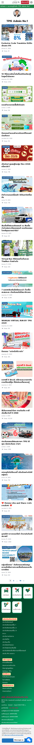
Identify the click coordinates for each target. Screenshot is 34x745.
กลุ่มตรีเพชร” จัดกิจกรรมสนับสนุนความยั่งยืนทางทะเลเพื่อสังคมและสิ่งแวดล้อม (17, 567)
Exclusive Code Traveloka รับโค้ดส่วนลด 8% (17, 44)
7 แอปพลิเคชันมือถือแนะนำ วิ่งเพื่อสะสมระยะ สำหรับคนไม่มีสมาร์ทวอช (16, 291)
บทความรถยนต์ (7, 57)
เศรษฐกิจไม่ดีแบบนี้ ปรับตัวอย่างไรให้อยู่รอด (17, 473)
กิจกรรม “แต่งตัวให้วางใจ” (13, 351)
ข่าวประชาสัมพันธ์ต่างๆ (9, 547)
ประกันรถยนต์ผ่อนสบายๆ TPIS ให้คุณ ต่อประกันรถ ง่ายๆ (16, 442)
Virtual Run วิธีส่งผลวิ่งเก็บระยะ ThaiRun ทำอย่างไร (15, 260)
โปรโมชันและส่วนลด (8, 26)
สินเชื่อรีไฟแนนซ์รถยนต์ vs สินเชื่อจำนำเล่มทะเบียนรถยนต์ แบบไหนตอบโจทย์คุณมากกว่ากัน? (17, 228)
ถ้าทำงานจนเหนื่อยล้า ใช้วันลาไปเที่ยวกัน (17, 196)
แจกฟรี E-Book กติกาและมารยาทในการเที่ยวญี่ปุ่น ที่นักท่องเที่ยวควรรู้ (17, 381)
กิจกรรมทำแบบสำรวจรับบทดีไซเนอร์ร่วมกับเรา (16, 134)
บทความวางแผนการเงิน (9, 208)
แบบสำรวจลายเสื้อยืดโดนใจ (13, 104)
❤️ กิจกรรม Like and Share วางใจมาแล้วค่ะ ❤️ (17, 504)
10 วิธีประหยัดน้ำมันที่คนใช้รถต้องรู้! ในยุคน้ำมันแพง (16, 75)
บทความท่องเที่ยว (8, 178)
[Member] (31, 2)
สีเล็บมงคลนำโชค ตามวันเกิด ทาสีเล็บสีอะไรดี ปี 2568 (15, 411)
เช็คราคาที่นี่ (25, 2)
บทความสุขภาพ (7, 242)
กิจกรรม (5, 87)
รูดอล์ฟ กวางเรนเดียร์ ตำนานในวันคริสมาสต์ (17, 535)
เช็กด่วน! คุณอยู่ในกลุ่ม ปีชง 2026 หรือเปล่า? (16, 165)
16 (20, 581)
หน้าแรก (3, 6)
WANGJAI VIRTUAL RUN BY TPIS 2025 (17, 321)
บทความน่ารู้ (6, 147)
